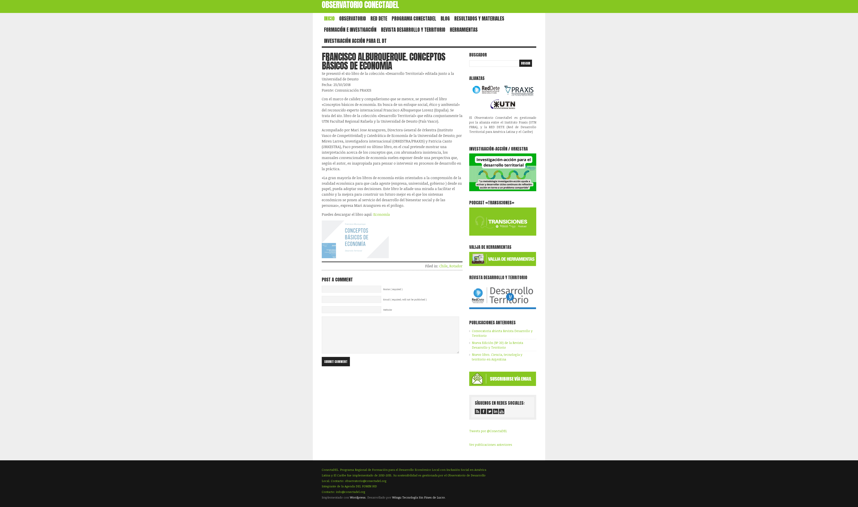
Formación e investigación (350, 29)
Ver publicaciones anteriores (490, 444)
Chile (443, 266)
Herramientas (464, 29)
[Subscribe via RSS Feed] (477, 411)
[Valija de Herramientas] (502, 265)
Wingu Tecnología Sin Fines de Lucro (418, 497)
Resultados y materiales (479, 18)
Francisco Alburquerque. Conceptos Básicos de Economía (383, 61)
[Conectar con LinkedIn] (495, 411)
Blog (445, 18)
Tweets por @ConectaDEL (488, 431)
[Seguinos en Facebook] (483, 411)
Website (387, 309)
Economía (381, 214)
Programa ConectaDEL (414, 18)
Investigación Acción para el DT (355, 40)
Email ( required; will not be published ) (405, 299)
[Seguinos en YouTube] (501, 411)
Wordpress (358, 497)
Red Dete (378, 18)
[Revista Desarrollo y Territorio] (502, 310)
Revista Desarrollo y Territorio (413, 29)
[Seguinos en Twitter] (489, 411)
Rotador (456, 266)
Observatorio (352, 18)
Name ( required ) (393, 289)
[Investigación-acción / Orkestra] (502, 190)
